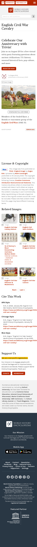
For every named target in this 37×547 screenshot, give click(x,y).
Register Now (9, 69)
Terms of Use (20, 466)
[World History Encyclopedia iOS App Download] (11, 451)
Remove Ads (30, 129)
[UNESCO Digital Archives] (18, 518)
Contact (15, 462)
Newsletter (25, 462)
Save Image (7, 82)
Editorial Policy (25, 464)
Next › (14, 290)
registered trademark (18, 503)
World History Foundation (12, 484)
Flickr (11, 171)
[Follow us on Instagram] (24, 478)
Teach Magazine (23, 401)
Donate (6, 373)
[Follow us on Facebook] (8, 478)
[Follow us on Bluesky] (16, 478)
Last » (22, 290)
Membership (10, 2)
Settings (25, 468)
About (7, 462)
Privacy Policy (8, 466)
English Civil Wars (10, 123)
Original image (19, 171)
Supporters (15, 468)
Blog (15, 464)
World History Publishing (13, 487)
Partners (31, 466)
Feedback (7, 464)
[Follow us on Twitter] (12, 478)
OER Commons (17, 399)
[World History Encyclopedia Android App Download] (25, 451)
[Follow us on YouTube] (28, 478)
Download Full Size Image (18, 112)
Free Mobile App (21, 2)
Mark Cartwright (21, 173)
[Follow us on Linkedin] (20, 478)
